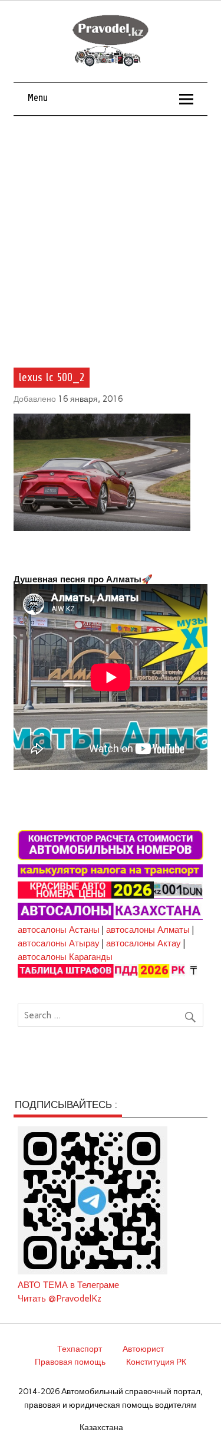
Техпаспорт (79, 1348)
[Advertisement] (110, 232)
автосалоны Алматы (148, 930)
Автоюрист (143, 1348)
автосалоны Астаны (59, 930)
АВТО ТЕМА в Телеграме (68, 1285)
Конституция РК (156, 1361)
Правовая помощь (70, 1361)
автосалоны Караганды (65, 957)
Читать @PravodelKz (59, 1298)
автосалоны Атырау (59, 943)
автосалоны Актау (143, 943)
